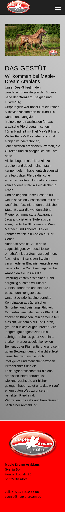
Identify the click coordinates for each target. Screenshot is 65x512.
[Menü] (55, 7)
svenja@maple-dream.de (23, 496)
